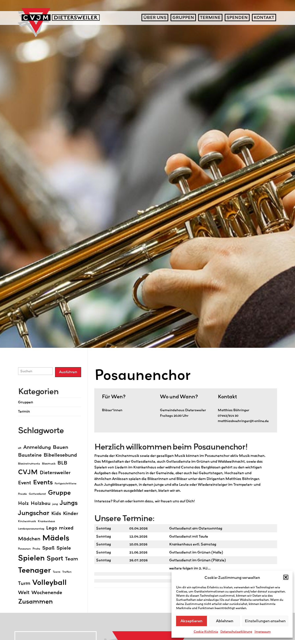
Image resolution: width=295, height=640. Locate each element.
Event (24, 482)
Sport (55, 558)
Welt (24, 592)
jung (55, 504)
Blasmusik (49, 463)
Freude (22, 493)
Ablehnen (224, 620)
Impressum (262, 631)
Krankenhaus (46, 521)
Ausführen (68, 371)
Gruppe (59, 492)
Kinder (70, 513)
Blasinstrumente (29, 463)
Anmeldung (37, 447)
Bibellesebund (60, 455)
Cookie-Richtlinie (206, 631)
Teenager (34, 570)
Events (43, 482)
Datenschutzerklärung (236, 631)
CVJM (28, 472)
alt (19, 447)
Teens (56, 571)
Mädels (55, 537)
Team (71, 559)
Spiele (63, 548)
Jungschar (33, 513)
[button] (285, 577)
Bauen (60, 447)
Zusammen (35, 601)
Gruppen (25, 402)
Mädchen (29, 539)
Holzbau (40, 503)
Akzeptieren (191, 620)
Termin (24, 411)
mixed (66, 528)
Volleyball (49, 582)
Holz (23, 503)
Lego (51, 528)
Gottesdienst (37, 493)
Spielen (31, 557)
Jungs (69, 502)
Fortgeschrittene (66, 483)
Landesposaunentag (31, 528)
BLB (62, 463)
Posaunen (24, 548)
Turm (24, 583)
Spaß (48, 548)
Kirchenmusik (27, 521)
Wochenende (46, 592)
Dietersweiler (55, 472)
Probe (36, 548)
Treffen (66, 571)
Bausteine (30, 455)
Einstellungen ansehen (265, 620)
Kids (56, 513)
